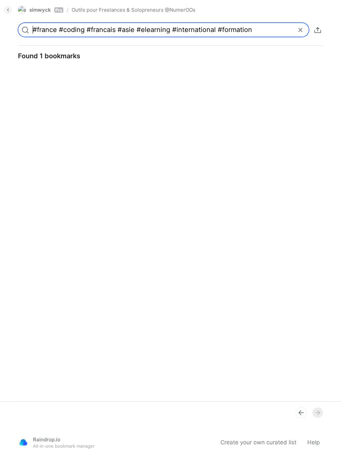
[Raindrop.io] (23, 442)
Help (313, 442)
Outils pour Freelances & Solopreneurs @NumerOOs (133, 10)
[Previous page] (301, 412)
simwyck (45, 10)
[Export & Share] (317, 30)
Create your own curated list (258, 442)
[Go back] (8, 10)
